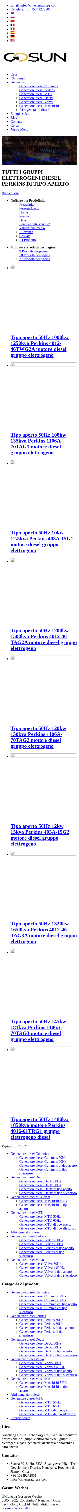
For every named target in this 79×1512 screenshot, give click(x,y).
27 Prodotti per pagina (34, 259)
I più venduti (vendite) (34, 224)
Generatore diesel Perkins (28, 1236)
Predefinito (26, 204)
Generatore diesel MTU (27, 1212)
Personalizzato (29, 208)
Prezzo (24, 216)
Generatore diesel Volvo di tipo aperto (45, 1271)
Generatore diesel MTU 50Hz (40, 1216)
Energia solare (20, 1418)
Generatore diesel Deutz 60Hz (40, 1185)
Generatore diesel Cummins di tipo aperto (48, 1165)
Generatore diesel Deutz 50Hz (40, 1181)
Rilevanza (26, 232)
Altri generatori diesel (25, 1232)
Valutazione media (32, 228)
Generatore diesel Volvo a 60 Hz (42, 1267)
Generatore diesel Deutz (27, 1177)
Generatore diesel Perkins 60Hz (41, 1244)
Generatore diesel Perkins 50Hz (41, 1240)
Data (22, 220)
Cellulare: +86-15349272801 (31, 9)
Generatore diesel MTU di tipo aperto (45, 1224)
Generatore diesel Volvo (27, 1260)
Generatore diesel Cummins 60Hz (42, 1161)
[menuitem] (44, 5)
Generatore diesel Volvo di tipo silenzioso (48, 1275)
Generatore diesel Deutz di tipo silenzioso (48, 1193)
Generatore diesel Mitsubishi (30, 1197)
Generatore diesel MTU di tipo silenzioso (47, 1228)
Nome (23, 212)
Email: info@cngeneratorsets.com (34, 5)
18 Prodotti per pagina (34, 255)
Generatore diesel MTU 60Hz (40, 1220)
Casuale (24, 236)
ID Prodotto (27, 240)
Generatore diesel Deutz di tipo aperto (45, 1189)
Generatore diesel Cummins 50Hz (42, 1157)
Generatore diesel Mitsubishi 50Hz (43, 1201)
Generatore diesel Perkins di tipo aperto (46, 1248)
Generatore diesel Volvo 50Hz (40, 1264)
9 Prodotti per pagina (33, 251)
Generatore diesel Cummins (30, 1154)
